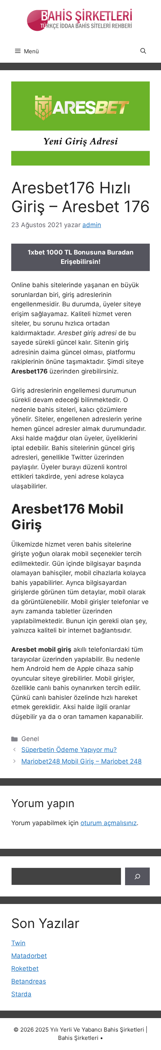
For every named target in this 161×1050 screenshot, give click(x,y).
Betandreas (28, 981)
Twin (18, 943)
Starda (21, 994)
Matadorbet (29, 956)
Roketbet (25, 968)
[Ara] (137, 877)
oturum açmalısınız (108, 823)
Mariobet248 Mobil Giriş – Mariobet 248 (81, 761)
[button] (143, 51)
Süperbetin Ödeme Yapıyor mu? (69, 749)
